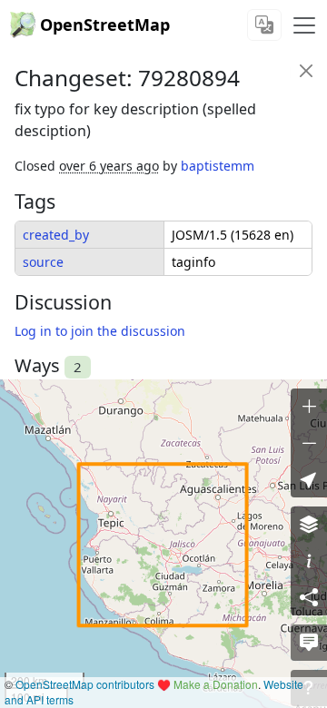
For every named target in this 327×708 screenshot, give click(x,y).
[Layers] (309, 524)
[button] (309, 479)
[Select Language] (264, 25)
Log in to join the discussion (100, 330)
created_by (56, 234)
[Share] (309, 597)
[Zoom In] (309, 406)
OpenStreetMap (105, 24)
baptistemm (217, 165)
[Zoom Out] (309, 443)
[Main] (304, 25)
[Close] (306, 70)
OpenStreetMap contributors (84, 684)
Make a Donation (215, 684)
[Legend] (309, 561)
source (43, 261)
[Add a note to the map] (309, 642)
